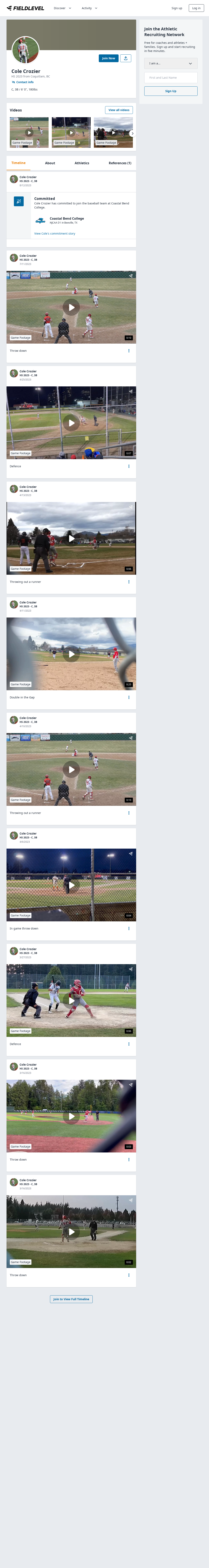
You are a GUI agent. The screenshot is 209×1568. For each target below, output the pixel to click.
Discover (60, 8)
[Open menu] (129, 351)
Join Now (108, 58)
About (50, 163)
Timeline (18, 163)
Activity (87, 8)
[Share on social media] (125, 58)
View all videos (119, 110)
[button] (129, 351)
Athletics (82, 163)
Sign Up (170, 91)
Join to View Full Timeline (71, 1299)
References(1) (120, 163)
